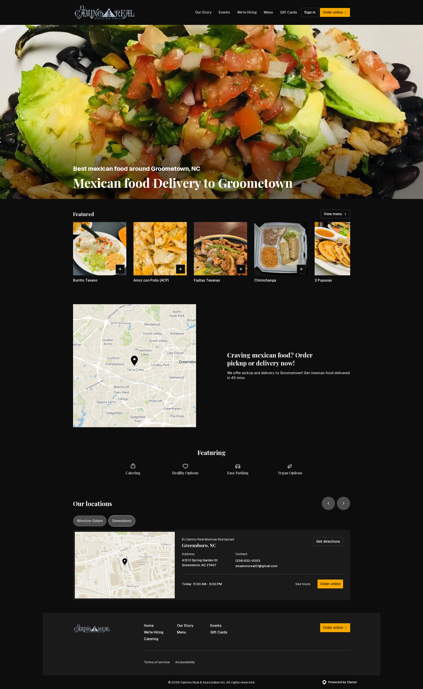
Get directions (328, 541)
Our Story (203, 12)
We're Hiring (247, 12)
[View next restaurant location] (343, 503)
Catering (151, 639)
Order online (330, 584)
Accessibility (185, 662)
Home (149, 625)
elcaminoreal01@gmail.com (256, 566)
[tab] (90, 520)
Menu (268, 12)
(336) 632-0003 (247, 561)
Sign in (310, 12)
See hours (302, 584)
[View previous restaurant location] (328, 503)
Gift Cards (288, 12)
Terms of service (157, 662)
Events (224, 12)
